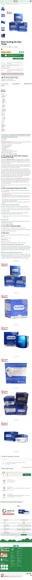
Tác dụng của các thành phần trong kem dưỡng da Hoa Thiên (3, 101)
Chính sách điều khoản (19, 551)
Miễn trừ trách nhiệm (13, 558)
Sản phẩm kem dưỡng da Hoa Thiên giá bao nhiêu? (3, 125)
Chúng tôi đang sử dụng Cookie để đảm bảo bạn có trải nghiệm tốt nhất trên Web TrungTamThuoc (15, 544)
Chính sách (20, 548)
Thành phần (3, 94)
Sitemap (18, 565)
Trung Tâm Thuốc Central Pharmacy (18, 255)
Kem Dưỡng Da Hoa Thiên (6, 134)
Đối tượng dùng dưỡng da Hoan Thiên (4, 106)
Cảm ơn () (12, 482)
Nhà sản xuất (3, 122)
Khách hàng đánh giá (7, 468)
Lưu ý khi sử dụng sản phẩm (3, 118)
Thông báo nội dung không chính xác (13, 561)
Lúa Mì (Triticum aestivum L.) (11, 70)
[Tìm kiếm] (30, 3)
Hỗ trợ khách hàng (12, 549)
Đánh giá (27, 84)
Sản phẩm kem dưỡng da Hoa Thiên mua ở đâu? (3, 130)
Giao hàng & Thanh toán (19, 561)
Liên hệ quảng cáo (13, 566)
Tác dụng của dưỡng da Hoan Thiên (3, 96)
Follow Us (3, 563)
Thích (6, 464)
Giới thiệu (12, 552)
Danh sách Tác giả (19, 563)
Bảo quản (3, 120)
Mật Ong (16, 70)
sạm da (27, 196)
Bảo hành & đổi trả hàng (19, 558)
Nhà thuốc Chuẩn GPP (12, 556)
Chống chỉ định (3, 112)
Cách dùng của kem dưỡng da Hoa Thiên (4, 110)
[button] (15, 536)
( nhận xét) (3, 476)
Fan (4, 559)
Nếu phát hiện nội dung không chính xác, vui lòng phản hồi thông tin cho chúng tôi (12, 74)
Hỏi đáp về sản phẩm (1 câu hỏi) (10, 456)
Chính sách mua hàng (19, 554)
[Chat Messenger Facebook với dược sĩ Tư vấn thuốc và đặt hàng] (6, 56)
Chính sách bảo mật (15, 544)
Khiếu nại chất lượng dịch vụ (13, 564)
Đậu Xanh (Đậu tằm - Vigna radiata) (18, 69)
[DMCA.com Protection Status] (29, 573)
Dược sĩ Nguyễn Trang (12, 76)
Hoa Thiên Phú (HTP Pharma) (11, 62)
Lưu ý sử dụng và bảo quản (3, 114)
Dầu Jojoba (19, 70)
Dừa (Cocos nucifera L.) (10, 69)
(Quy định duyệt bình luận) (27, 467)
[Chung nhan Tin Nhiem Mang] (26, 573)
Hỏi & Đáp (15, 84)
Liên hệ (12, 553)
